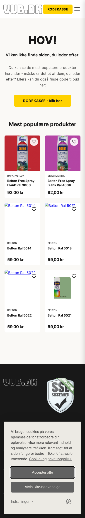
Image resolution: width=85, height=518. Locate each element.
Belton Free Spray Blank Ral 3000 (20, 183)
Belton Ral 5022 (19, 315)
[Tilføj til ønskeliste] (34, 142)
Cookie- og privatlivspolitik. (50, 458)
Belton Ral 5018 (60, 248)
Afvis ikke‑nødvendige (43, 487)
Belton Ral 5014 (19, 248)
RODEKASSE (58, 9)
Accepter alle (42, 472)
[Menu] (77, 9)
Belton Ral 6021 (60, 315)
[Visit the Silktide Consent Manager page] (68, 501)
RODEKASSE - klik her (42, 100)
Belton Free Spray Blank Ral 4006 (61, 183)
